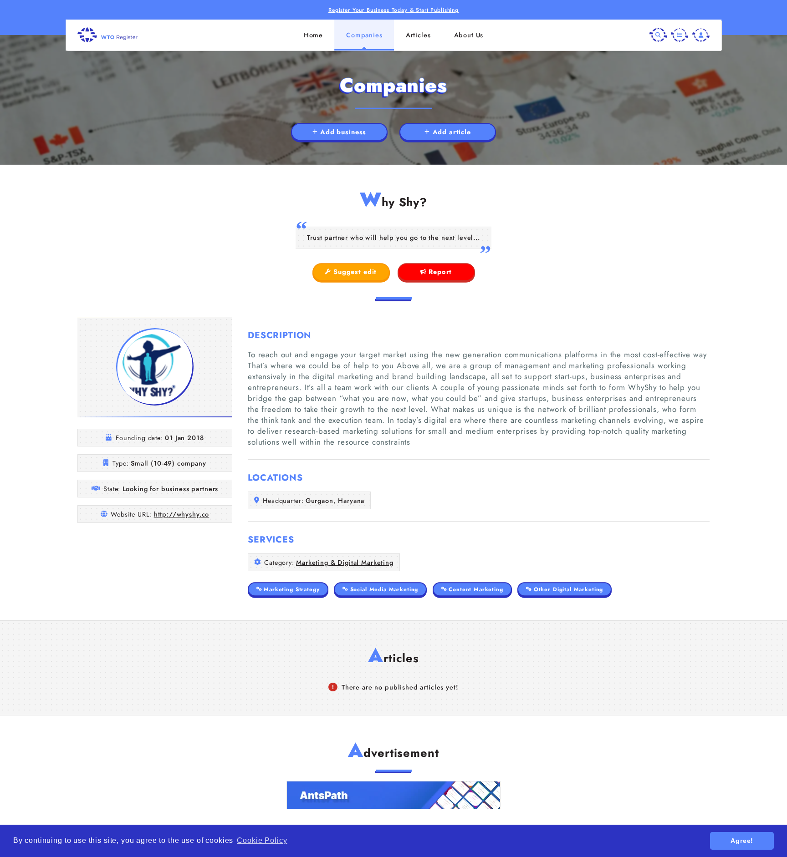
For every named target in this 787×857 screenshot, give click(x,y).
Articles (418, 35)
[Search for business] (658, 34)
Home (313, 35)
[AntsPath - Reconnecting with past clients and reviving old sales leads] (393, 795)
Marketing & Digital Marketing (345, 562)
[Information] (679, 34)
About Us (469, 35)
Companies (364, 35)
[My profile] (701, 34)
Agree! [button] (742, 840)
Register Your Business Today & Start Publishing (393, 10)
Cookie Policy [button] (262, 840)
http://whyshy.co (182, 514)
